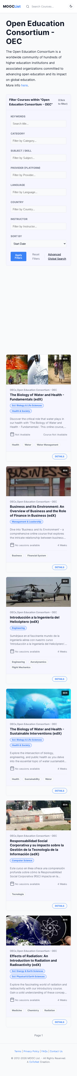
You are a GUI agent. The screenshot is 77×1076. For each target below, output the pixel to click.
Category (18, 133)
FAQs (44, 1051)
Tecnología (18, 894)
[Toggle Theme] (71, 6)
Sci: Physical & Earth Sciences (28, 976)
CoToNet (34, 1062)
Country (17, 202)
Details (59, 456)
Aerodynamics (38, 661)
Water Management (47, 444)
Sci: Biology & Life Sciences (27, 405)
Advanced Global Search (57, 256)
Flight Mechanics (21, 667)
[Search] (27, 6)
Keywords (18, 116)
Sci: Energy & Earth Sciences (27, 971)
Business (17, 555)
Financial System (36, 555)
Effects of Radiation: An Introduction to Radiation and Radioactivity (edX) (33, 960)
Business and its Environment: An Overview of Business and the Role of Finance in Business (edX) (38, 511)
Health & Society (21, 411)
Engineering (18, 628)
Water (28, 444)
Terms (17, 1051)
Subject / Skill (21, 150)
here (24, 85)
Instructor (19, 219)
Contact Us (56, 1051)
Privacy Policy (31, 1051)
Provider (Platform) (25, 167)
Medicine (17, 1010)
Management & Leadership (26, 521)
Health (15, 444)
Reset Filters (36, 256)
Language (18, 184)
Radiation (49, 1010)
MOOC (12, 6)
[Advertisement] (38, 310)
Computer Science (22, 860)
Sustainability (32, 779)
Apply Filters (18, 256)
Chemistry (33, 1010)
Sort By (16, 236)
